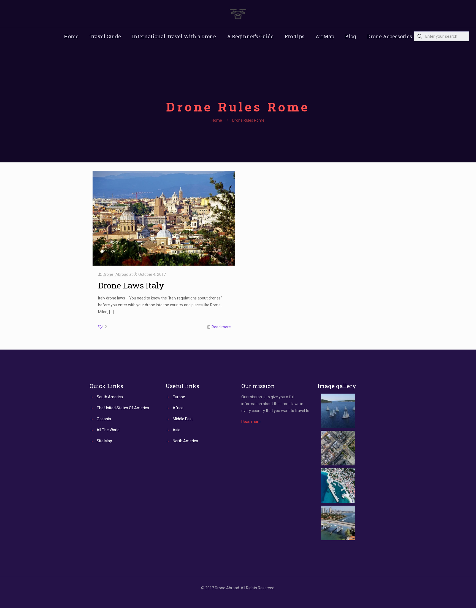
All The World (108, 430)
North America (185, 441)
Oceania (104, 419)
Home (217, 120)
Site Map (104, 441)
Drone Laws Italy (131, 285)
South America (110, 397)
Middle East (183, 419)
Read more (221, 327)
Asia (176, 430)
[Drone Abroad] (238, 14)
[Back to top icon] (449, 596)
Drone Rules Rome (248, 120)
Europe (179, 397)
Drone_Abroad (115, 274)
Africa (178, 408)
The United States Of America (123, 408)
